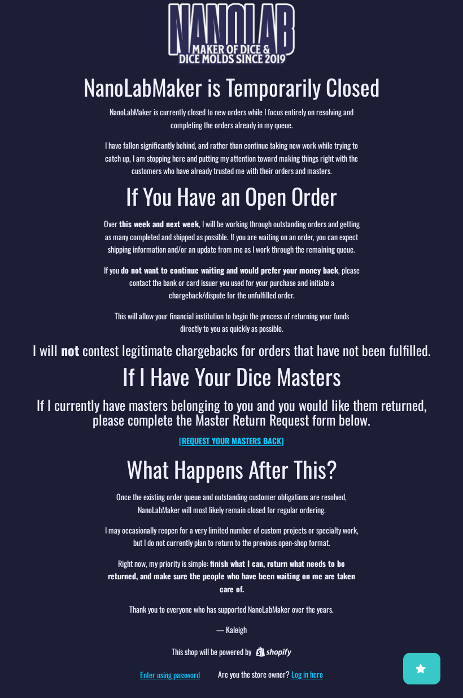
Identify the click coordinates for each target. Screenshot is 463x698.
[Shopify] (273, 652)
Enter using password (170, 674)
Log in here (307, 674)
